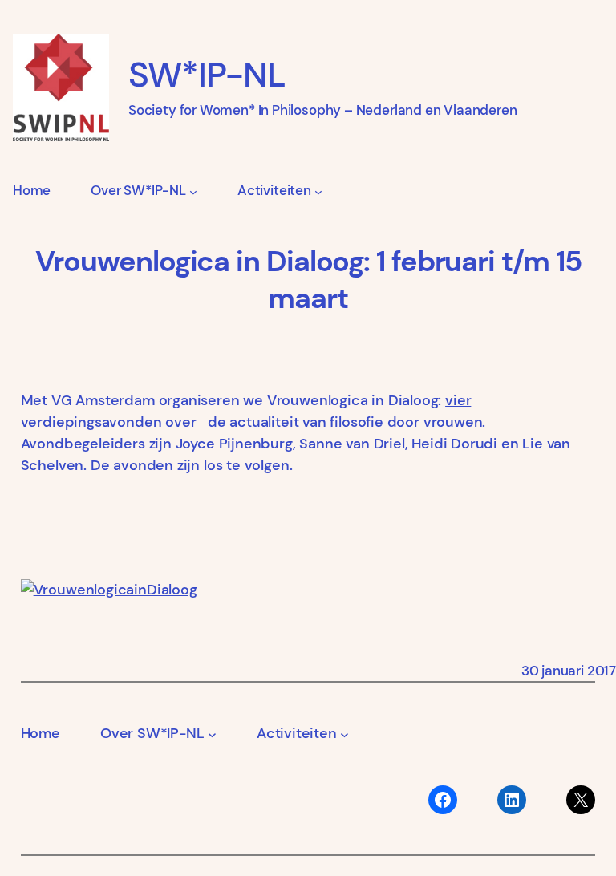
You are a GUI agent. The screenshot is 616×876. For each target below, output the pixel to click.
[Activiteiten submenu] (318, 191)
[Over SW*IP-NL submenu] (193, 191)
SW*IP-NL (206, 75)
